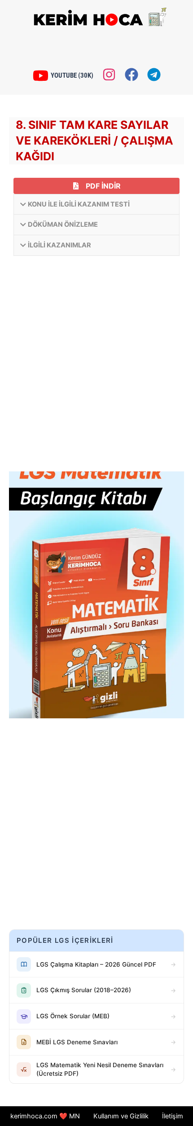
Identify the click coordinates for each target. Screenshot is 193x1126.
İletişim (172, 1116)
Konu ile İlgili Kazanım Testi (79, 204)
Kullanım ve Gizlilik (121, 1116)
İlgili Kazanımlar (59, 245)
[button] (96, 204)
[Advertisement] (96, 365)
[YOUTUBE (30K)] (40, 76)
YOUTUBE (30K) (72, 75)
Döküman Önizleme (63, 224)
